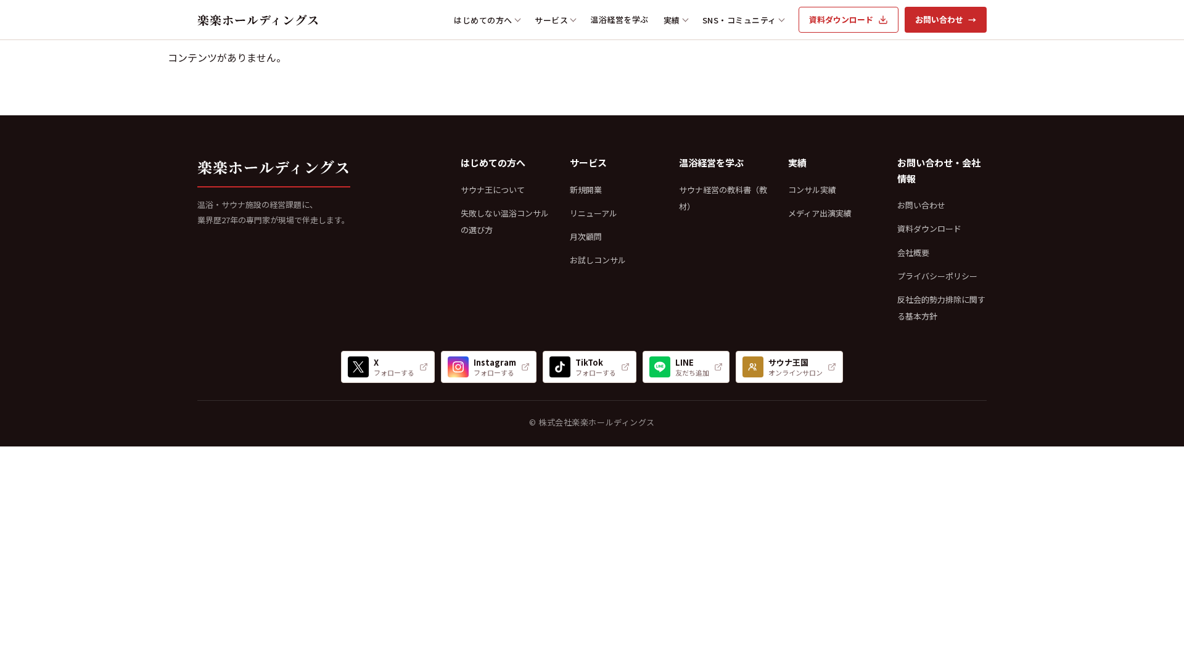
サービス (551, 20)
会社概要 (913, 252)
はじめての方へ (483, 20)
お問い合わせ (945, 19)
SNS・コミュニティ (739, 20)
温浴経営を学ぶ (619, 19)
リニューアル (593, 213)
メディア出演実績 (820, 213)
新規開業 (586, 189)
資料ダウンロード (841, 19)
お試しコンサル (598, 260)
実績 (672, 20)
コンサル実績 (812, 189)
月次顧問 (586, 236)
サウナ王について (493, 189)
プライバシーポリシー (937, 276)
